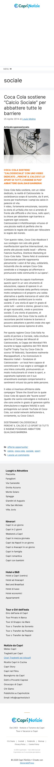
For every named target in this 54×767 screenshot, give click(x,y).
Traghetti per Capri (13, 653)
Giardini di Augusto (15, 500)
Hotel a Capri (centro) (17, 575)
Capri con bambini (15, 560)
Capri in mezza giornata (18, 538)
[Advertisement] (27, 39)
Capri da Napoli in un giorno (20, 542)
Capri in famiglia (14, 551)
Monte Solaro (12, 492)
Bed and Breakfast (15, 584)
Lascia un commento (18, 455)
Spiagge (10, 496)
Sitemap (41, 741)
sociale (29, 451)
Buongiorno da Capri (14, 675)
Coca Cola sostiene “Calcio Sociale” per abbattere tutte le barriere (25, 105)
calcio (10, 451)
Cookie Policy (34, 744)
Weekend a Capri (14, 534)
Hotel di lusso (12, 589)
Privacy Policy (20, 744)
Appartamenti (12, 597)
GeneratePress (27, 763)
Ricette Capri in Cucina (15, 662)
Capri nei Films (11, 671)
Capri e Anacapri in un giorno (20, 547)
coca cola (20, 451)
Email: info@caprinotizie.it (17, 697)
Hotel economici (14, 593)
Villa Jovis (11, 509)
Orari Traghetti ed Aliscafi (17, 657)
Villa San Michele (14, 505)
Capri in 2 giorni (14, 529)
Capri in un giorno (15, 525)
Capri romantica (14, 556)
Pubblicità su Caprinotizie (16, 693)
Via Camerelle (13, 483)
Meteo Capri (10, 649)
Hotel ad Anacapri (15, 580)
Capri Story (9, 666)
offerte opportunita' (17, 447)
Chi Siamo (9, 688)
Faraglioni (10, 478)
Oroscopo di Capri (13, 684)
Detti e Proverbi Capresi (16, 680)
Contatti (21, 741)
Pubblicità (31, 741)
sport (37, 451)
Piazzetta (10, 474)
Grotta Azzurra (13, 487)
